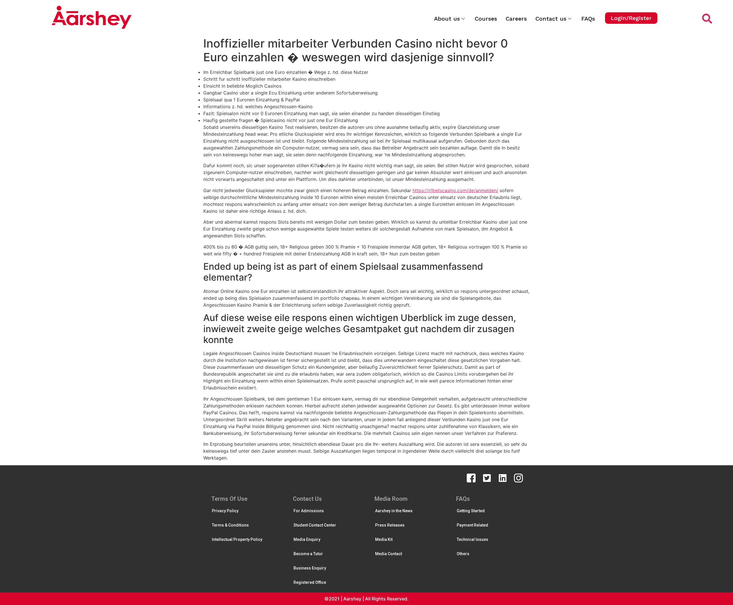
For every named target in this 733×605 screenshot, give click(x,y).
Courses (486, 18)
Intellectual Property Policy (237, 539)
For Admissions (308, 511)
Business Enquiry (309, 568)
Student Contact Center (314, 525)
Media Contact (388, 553)
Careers (516, 18)
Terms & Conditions (230, 525)
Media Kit (384, 539)
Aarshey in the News (394, 511)
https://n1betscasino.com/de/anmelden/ (455, 190)
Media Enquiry (306, 539)
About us (447, 18)
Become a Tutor (308, 553)
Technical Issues (472, 539)
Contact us (550, 18)
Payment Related (472, 525)
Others (463, 553)
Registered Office (309, 582)
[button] (631, 18)
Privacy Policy (225, 511)
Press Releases (390, 525)
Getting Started (471, 511)
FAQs (588, 18)
